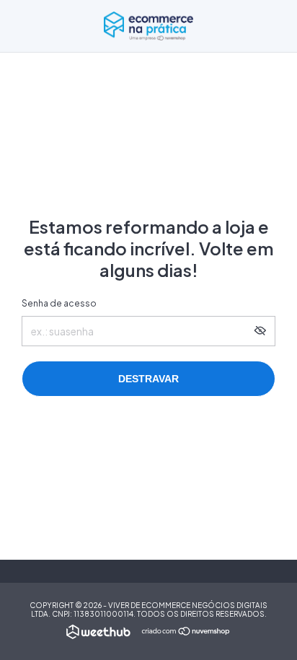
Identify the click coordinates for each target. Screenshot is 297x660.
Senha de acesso (59, 303)
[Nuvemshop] (186, 631)
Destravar (148, 378)
